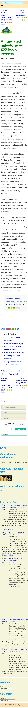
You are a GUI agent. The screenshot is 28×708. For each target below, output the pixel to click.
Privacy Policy (22, 705)
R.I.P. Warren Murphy (13, 343)
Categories (3, 698)
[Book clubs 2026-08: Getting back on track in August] (5, 511)
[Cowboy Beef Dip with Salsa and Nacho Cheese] (5, 659)
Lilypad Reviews (9, 371)
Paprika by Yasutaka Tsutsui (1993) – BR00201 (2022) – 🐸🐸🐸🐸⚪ (21, 15)
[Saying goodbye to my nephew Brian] (5, 588)
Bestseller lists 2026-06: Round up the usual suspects (14, 355)
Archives (2, 687)
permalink (14, 374)
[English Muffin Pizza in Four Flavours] (5, 629)
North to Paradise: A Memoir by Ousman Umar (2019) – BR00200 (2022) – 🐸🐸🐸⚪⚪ (6, 17)
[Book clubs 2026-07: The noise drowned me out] (5, 539)
